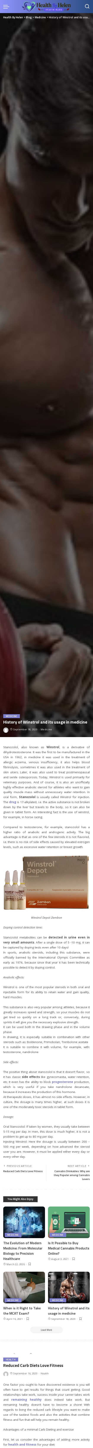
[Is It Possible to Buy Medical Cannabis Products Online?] (69, 1222)
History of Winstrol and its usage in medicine (69, 1310)
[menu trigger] (7, 6)
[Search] (87, 6)
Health (11, 1359)
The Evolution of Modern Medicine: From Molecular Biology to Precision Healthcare (22, 1250)
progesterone (62, 1082)
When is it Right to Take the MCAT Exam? (22, 1310)
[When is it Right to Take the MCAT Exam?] (24, 1287)
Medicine (11, 716)
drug (12, 802)
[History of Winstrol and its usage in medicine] (69, 1287)
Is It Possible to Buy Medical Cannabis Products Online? (68, 1248)
